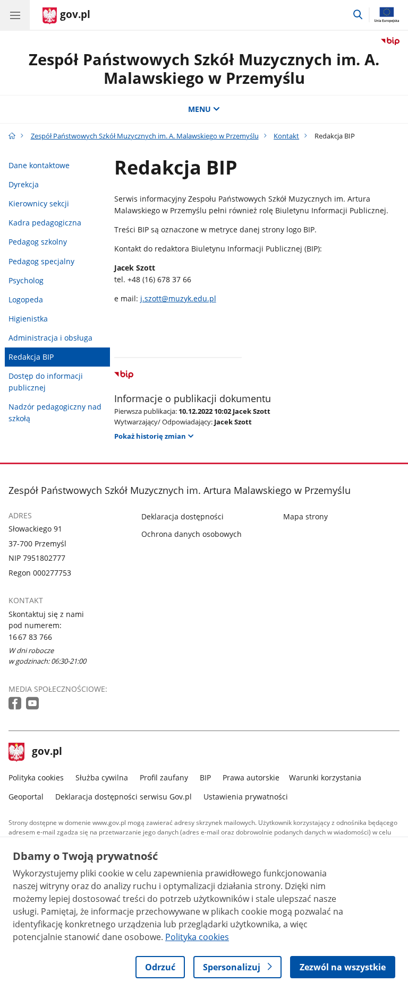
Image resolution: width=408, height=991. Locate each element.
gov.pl (46, 752)
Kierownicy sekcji (38, 203)
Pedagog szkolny (37, 242)
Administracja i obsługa (50, 338)
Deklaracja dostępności (182, 516)
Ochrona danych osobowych (191, 534)
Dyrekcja (23, 184)
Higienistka (28, 319)
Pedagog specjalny (41, 261)
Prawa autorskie (251, 777)
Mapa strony (305, 516)
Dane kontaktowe (39, 165)
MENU (199, 109)
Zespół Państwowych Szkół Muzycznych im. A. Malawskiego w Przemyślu (204, 68)
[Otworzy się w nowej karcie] (15, 704)
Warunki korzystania (325, 777)
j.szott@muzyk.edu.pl (178, 298)
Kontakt (286, 136)
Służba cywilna (101, 777)
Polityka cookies (36, 777)
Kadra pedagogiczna (44, 223)
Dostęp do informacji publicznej (45, 382)
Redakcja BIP (31, 357)
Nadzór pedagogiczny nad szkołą (54, 412)
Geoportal (26, 797)
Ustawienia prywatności (245, 797)
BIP (205, 777)
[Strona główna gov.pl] (11, 136)
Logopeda (25, 299)
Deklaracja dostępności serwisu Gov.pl (123, 797)
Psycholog (26, 280)
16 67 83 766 (30, 637)
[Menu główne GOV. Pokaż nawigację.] (15, 15)
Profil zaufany (164, 777)
